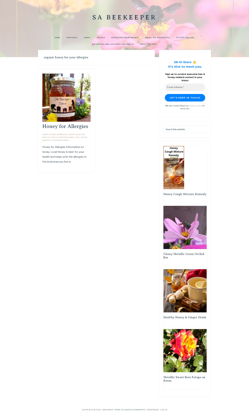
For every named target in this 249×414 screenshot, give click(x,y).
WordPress (153, 410)
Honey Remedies (58, 134)
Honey (45, 134)
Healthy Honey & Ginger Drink (184, 317)
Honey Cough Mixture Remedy (184, 194)
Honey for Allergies (65, 126)
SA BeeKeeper (124, 17)
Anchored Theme (111, 410)
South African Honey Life (65, 137)
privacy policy (195, 106)
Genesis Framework (135, 410)
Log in (164, 410)
